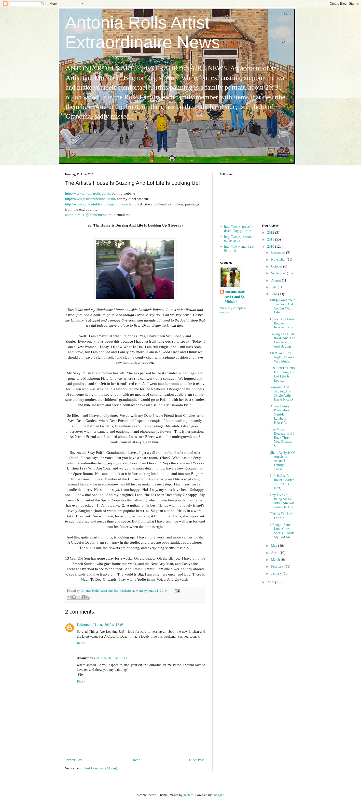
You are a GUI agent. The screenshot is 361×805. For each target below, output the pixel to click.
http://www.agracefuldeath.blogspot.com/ (96, 204)
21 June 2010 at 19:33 (111, 658)
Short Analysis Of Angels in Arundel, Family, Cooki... (282, 461)
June (274, 294)
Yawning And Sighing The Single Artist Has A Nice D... (283, 393)
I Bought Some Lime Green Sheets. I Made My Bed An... (282, 531)
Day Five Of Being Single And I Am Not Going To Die (282, 501)
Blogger (218, 795)
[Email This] (69, 597)
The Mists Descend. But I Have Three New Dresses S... (282, 438)
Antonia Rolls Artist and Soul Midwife (236, 296)
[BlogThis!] (73, 597)
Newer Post (74, 760)
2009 (271, 582)
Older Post (196, 760)
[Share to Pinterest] (87, 597)
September (279, 273)
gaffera (188, 795)
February (278, 566)
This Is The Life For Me (281, 516)
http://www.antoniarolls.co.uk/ (88, 193)
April (275, 553)
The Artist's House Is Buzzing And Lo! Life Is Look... (283, 374)
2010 (271, 246)
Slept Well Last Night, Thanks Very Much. (282, 357)
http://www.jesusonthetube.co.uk (238, 239)
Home (136, 760)
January (277, 573)
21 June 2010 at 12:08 (108, 625)
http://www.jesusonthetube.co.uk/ (90, 199)
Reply (81, 643)
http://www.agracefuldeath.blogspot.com (238, 229)
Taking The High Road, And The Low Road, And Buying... (282, 340)
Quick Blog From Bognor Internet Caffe (282, 323)
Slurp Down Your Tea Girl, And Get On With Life (282, 306)
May (274, 546)
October (277, 266)
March (276, 560)
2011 (271, 239)
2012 (271, 232)
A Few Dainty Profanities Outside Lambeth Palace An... (280, 414)
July (274, 287)
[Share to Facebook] (83, 597)
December (278, 252)
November (279, 259)
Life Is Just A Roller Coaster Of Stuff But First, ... (282, 482)
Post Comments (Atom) (100, 768)
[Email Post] (177, 590)
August (276, 280)
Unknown (84, 625)
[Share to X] (78, 597)
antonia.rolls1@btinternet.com (88, 215)
